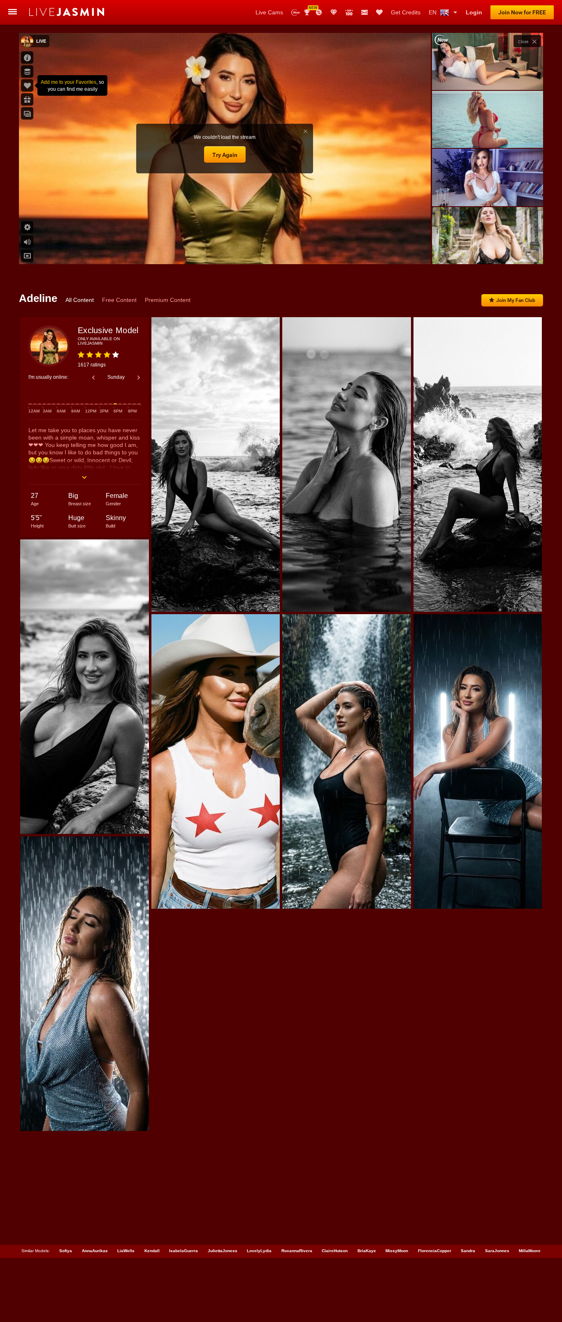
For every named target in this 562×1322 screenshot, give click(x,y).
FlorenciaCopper (434, 1250)
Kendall (152, 1250)
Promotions (319, 12)
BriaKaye (367, 1250)
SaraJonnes (497, 1250)
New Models (295, 12)
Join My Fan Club (515, 300)
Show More (487, 250)
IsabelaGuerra (183, 1250)
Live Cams (269, 12)
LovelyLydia (259, 1250)
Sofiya (65, 1250)
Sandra (468, 1250)
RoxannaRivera (296, 1250)
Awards (310, 9)
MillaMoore (530, 1250)
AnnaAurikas (95, 1250)
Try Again (224, 155)
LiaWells (126, 1250)
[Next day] (139, 377)
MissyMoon (397, 1250)
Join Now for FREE (522, 12)
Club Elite (333, 12)
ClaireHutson (335, 1250)
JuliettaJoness (222, 1250)
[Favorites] (379, 12)
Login (474, 12)
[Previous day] (93, 377)
